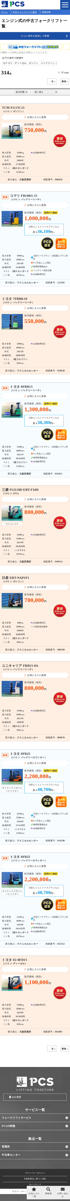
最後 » (65, 81)
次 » (53, 81)
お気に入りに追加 (36, 117)
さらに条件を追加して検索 (35, 36)
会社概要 (16, 1097)
